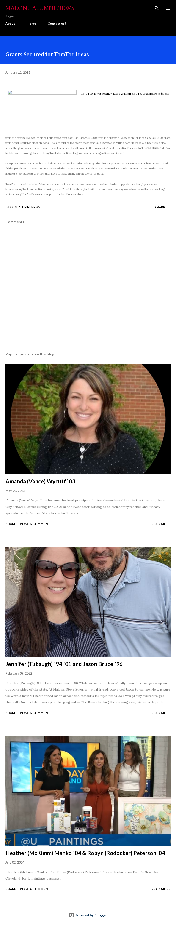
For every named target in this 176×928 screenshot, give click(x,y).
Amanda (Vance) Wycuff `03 (40, 481)
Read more (160, 524)
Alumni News (29, 207)
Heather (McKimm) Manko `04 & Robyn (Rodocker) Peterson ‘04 (85, 853)
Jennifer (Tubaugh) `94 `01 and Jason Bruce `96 (64, 664)
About (10, 23)
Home (31, 23)
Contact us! (57, 23)
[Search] (157, 8)
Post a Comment (35, 524)
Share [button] (159, 207)
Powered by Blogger (90, 915)
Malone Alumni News (40, 8)
